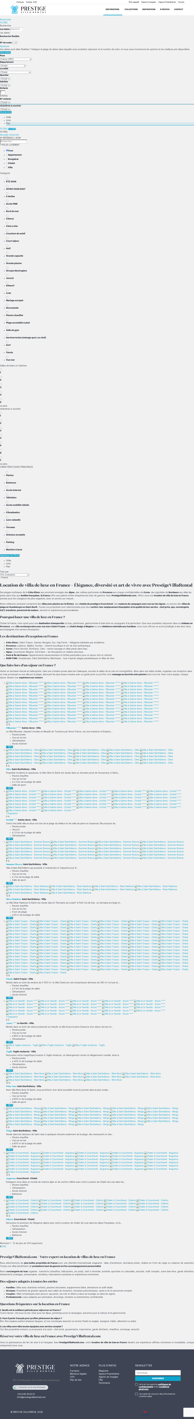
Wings (9, 1130)
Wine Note (11, 1086)
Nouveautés (12, 308)
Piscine (9, 475)
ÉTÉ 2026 (11, 181)
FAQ (101, 1380)
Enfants (4, 88)
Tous (10, 151)
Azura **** (11, 1023)
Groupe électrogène (16, 271)
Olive (8, 769)
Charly (9, 978)
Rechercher (5, 20)
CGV (72, 1377)
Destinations (112, 9)
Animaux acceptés (15, 535)
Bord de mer (12, 211)
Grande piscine (14, 263)
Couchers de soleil (15, 233)
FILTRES (4, 23)
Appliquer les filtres (9, 555)
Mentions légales (78, 1374)
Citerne (10, 219)
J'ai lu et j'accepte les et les (155, 1386)
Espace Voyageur (148, 2)
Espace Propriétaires (167, 2)
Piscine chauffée (14, 315)
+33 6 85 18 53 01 (26, 1394)
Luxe (8, 293)
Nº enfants (5, 99)
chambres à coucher (10, 106)
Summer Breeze (14, 864)
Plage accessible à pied (18, 323)
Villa (10, 167)
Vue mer (10, 360)
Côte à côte (12, 226)
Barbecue (11, 483)
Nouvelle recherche (9, 135)
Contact (178, 9)
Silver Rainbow (13, 899)
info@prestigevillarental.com (31, 1397)
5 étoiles (10, 196)
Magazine (103, 1371)
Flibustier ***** (13, 727)
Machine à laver (14, 550)
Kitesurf (10, 285)
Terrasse (10, 527)
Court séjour (12, 241)
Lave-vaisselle (13, 520)
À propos (165, 9)
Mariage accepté (14, 300)
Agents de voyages (108, 1377)
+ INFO (9, 747)
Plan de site (76, 1380)
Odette (9, 1219)
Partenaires (104, 1383)
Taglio (9, 1051)
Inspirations (149, 9)
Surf (8, 345)
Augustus (11, 1178)
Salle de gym (12, 330)
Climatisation (13, 512)
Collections (131, 9)
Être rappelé (134, 2)
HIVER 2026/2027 (15, 189)
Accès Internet (13, 490)
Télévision (11, 498)
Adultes (4, 82)
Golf (8, 248)
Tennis (9, 352)
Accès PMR (12, 204)
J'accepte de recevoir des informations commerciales (157, 1395)
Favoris (181, 2)
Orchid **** (11, 819)
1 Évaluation (12, 814)
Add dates (5, 52)
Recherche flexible (10, 36)
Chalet (11, 163)
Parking (10, 542)
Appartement (15, 155)
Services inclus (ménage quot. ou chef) (26, 338)
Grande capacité (14, 256)
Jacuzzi (10, 278)
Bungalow (13, 159)
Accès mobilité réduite (17, 505)
